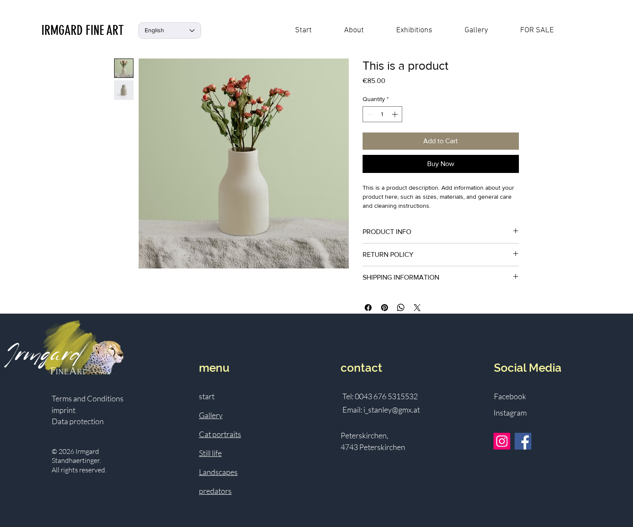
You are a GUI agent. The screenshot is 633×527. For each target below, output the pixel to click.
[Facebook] (523, 441)
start (206, 396)
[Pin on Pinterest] (384, 307)
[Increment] (395, 114)
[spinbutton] (382, 114)
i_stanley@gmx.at (391, 409)
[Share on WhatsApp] (401, 307)
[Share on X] (417, 307)
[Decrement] (369, 114)
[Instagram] (501, 441)
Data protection (78, 421)
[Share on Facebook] (368, 307)
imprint (63, 410)
